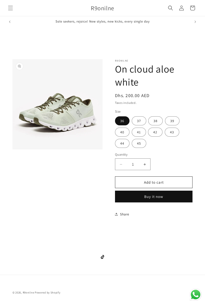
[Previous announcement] (9, 21)
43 (172, 132)
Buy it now (153, 196)
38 (156, 121)
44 (122, 143)
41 (139, 132)
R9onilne (28, 292)
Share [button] (124, 214)
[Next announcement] (195, 21)
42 (155, 132)
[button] (10, 8)
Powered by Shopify (47, 292)
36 (122, 121)
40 (122, 132)
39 (172, 121)
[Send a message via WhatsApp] (195, 294)
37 (139, 121)
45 (139, 143)
